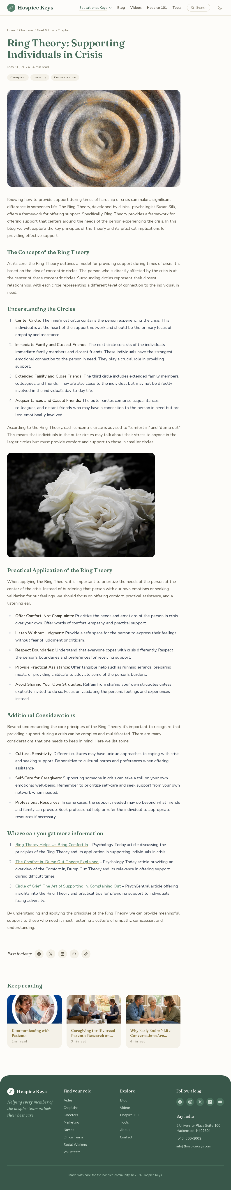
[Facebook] (180, 1102)
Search (201, 7)
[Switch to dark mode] (220, 8)
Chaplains (26, 30)
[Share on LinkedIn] (62, 953)
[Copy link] (85, 953)
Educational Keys (93, 7)
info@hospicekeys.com (193, 1146)
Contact (126, 1137)
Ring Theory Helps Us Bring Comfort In (51, 844)
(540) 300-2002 (188, 1138)
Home (11, 30)
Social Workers (75, 1144)
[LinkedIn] (210, 1102)
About (125, 1130)
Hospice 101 (157, 7)
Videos (136, 7)
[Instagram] (190, 1102)
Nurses (69, 1130)
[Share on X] (50, 953)
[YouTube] (220, 1102)
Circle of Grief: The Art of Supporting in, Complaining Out (68, 886)
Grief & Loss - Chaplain (53, 30)
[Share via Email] (74, 953)
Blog (121, 7)
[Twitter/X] (200, 1102)
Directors (71, 1115)
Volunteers (72, 1152)
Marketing (71, 1122)
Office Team (73, 1137)
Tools (177, 7)
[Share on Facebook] (39, 953)
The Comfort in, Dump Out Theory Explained (57, 862)
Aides (68, 1100)
